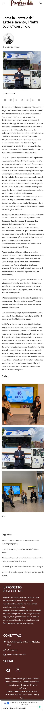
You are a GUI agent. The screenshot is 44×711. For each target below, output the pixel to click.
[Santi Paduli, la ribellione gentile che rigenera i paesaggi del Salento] (22, 574)
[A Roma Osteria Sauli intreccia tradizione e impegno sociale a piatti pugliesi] (22, 542)
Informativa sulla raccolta (14, 708)
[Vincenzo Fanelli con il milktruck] (23, 448)
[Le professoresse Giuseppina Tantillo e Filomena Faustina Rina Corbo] (23, 404)
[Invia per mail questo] (5, 100)
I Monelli (35, 678)
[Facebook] (8, 670)
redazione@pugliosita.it (16, 655)
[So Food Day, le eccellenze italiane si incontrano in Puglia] (22, 566)
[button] (3, 3)
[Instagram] (17, 670)
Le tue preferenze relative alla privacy (24, 703)
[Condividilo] (11, 100)
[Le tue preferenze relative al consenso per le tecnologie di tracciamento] (40, 707)
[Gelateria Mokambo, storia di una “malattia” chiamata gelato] (22, 551)
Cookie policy (27, 695)
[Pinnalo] (28, 100)
